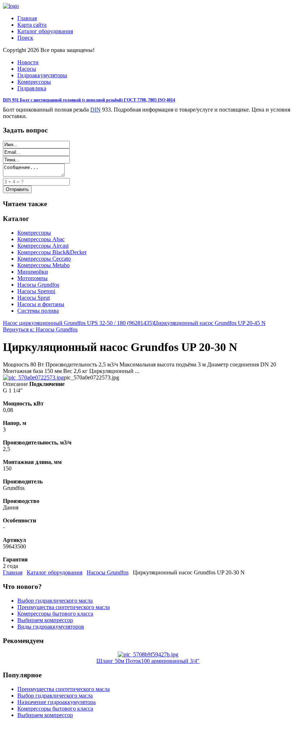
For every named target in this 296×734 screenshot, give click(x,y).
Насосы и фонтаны (40, 304)
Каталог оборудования (45, 31)
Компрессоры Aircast (43, 246)
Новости (28, 62)
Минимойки (32, 272)
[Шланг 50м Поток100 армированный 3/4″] (148, 654)
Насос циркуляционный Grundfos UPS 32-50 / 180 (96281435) (78, 323)
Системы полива (38, 311)
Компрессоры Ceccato (44, 259)
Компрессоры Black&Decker (52, 252)
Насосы (26, 69)
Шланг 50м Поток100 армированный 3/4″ (148, 661)
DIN (95, 110)
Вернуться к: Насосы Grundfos (40, 329)
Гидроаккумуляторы (42, 75)
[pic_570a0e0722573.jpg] (33, 377)
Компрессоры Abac (41, 239)
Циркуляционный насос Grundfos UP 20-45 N (210, 323)
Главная (27, 18)
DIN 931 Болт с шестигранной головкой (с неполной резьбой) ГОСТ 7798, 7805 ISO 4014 (89, 100)
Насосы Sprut (33, 298)
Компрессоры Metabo (43, 265)
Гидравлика (31, 88)
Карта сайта (32, 25)
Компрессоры (34, 82)
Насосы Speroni (36, 291)
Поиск (25, 38)
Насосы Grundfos (38, 285)
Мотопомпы (32, 278)
